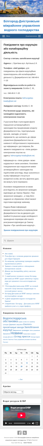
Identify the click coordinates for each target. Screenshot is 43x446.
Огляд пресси (22, 336)
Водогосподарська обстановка (14, 319)
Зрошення (6, 334)
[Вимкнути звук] (33, 423)
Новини (17, 332)
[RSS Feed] (25, 433)
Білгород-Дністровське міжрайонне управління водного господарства (21, 25)
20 (21, 366)
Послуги (5, 342)
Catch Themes (27, 443)
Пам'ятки (10, 339)
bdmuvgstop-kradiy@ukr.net (22, 155)
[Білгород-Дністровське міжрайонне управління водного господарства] (21, 16)
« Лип (21, 379)
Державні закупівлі (16, 324)
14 (27, 363)
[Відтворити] (6, 423)
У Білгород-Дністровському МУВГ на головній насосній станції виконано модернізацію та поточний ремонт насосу (21, 288)
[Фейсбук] (19, 433)
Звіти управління (35, 330)
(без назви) (9, 253)
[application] (21, 415)
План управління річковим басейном (25, 339)
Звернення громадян (21, 330)
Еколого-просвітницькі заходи (17, 326)
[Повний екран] (37, 423)
